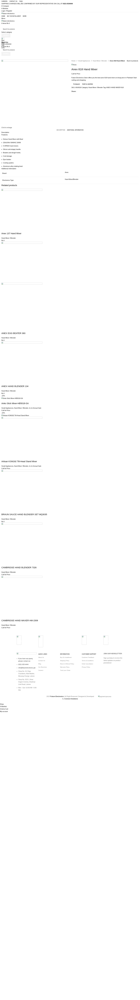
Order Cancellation (87, 664)
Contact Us (41, 660)
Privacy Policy (86, 667)
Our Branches (42, 667)
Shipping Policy (64, 660)
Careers (40, 670)
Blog (39, 664)
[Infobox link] (70, 351)
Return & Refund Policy (67, 664)
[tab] (61, 130)
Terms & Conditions (88, 660)
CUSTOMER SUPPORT (89, 654)
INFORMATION (65, 654)
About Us (41, 657)
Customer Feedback (88, 657)
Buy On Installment (66, 657)
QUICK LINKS (42, 654)
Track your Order (65, 670)
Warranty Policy (64, 667)
